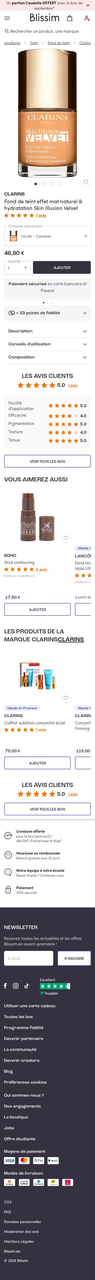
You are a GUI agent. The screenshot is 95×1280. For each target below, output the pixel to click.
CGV (8, 1201)
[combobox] (47, 236)
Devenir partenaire (23, 1039)
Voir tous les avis (47, 462)
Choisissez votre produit (25, 226)
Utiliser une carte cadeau (29, 1006)
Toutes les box (18, 1017)
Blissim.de (12, 1251)
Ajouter (62, 268)
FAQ (7, 1211)
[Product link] (37, 533)
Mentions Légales (19, 1241)
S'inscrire (74, 959)
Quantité (14, 261)
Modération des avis (21, 1231)
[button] (47, 5)
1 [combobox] (8, 268)
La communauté (20, 1050)
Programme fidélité (24, 1028)
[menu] (7, 18)
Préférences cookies (25, 1082)
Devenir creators (22, 1061)
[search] (7, 31)
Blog (8, 1072)
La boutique (16, 1117)
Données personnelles (22, 1221)
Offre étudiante (19, 1139)
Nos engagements (22, 1106)
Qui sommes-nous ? (24, 1095)
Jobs (9, 1128)
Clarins (14, 194)
